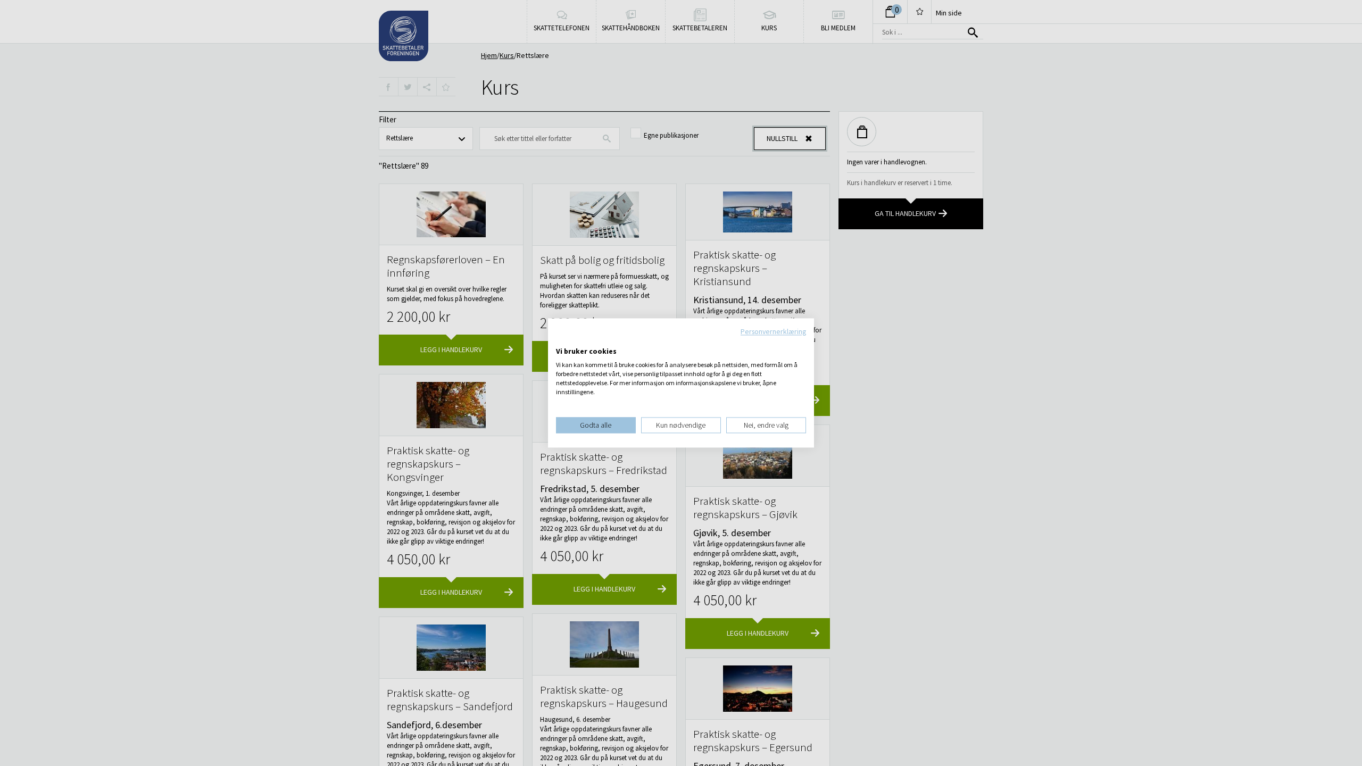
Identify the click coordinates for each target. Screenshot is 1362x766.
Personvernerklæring (773, 331)
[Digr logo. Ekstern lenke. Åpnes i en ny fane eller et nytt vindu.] (563, 340)
